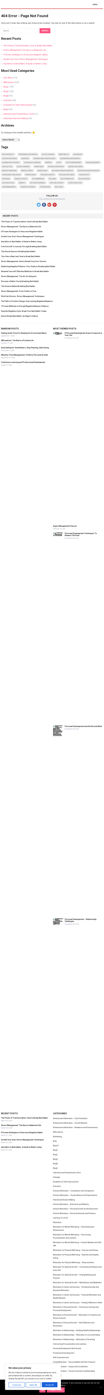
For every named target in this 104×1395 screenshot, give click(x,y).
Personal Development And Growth (67, 1348)
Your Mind (7, 78)
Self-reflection (8, 183)
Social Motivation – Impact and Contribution (70, 1367)
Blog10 (56, 1146)
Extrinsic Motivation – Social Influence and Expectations (75, 1195)
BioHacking (57, 1137)
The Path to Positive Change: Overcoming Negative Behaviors (27, 301)
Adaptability (64, 154)
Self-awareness (38, 179)
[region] (33, 1377)
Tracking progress (28, 187)
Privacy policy (56, 1390)
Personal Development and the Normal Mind (83, 726)
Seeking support (21, 179)
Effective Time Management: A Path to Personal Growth (24, 355)
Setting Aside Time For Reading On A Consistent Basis (24, 333)
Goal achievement (93, 162)
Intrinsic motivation (56, 166)
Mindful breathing (9, 170)
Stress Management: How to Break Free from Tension (23, 261)
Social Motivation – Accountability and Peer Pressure (74, 1362)
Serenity (22, 183)
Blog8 (5, 96)
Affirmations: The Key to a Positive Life (17, 340)
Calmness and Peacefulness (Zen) (18, 114)
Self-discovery (84, 179)
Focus (59, 162)
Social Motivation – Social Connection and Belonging (74, 1371)
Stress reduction (75, 183)
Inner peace (38, 166)
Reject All (33, 1385)
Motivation (57, 1222)
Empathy (48, 162)
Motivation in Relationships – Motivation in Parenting (74, 1339)
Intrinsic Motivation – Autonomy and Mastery (71, 1204)
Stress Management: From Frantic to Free (18, 291)
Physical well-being (66, 175)
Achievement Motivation (28, 154)
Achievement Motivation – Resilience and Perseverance (75, 1127)
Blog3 (55, 1155)
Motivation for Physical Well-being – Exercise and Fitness (75, 1250)
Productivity (84, 175)
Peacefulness (30, 175)
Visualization (45, 187)
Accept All (50, 1385)
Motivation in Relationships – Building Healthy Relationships (76, 1330)
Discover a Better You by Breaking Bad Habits (20, 281)
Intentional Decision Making (15, 118)
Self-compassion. (67, 179)
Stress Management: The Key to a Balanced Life (24, 50)
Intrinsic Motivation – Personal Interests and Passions (74, 1213)
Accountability (8, 154)
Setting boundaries (37, 183)
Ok (42, 1390)
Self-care (52, 179)
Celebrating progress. (10, 162)
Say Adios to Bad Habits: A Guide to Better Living (25, 63)
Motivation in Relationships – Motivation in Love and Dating (76, 1335)
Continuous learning (32, 162)
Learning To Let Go (60, 1218)
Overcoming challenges (11, 175)
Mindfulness (42, 170)
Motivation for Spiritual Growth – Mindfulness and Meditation (77, 1283)
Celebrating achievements (70, 158)
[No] (101, 1387)
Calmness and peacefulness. (44, 158)
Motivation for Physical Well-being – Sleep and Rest (73, 1262)
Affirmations (8, 82)
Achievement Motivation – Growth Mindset (70, 1123)
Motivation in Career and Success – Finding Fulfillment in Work (77, 1303)
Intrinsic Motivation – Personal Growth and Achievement (75, 1209)
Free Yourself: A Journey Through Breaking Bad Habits (24, 246)
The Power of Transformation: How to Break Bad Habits (27, 45)
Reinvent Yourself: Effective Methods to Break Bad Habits (25, 271)
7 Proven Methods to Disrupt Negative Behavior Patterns (25, 306)
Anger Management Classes (65, 526)
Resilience (6, 179)
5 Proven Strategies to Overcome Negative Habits (25, 54)
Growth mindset (23, 166)
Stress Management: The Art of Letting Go (19, 276)
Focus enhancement (73, 162)
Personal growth (47, 175)
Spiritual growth (56, 183)
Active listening (48, 154)
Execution (7, 100)
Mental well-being (75, 166)
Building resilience (9, 158)
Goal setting (7, 166)
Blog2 (5, 87)
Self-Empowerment (61, 1357)
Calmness (25, 158)
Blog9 (5, 91)
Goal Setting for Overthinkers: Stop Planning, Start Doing (25, 348)
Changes (56, 1177)
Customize (16, 1385)
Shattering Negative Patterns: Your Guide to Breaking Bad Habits (28, 266)
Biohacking (78, 154)
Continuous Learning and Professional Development (23, 362)
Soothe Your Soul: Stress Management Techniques (25, 59)
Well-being (59, 187)
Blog (55, 1141)
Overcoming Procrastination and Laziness (69, 1344)
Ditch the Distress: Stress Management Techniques (22, 296)
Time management (9, 187)
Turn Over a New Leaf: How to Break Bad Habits (20, 256)
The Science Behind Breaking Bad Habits (18, 286)
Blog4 (5, 109)
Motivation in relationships (88, 170)
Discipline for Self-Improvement (17, 105)
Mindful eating (27, 170)
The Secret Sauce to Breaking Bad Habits (18, 251)
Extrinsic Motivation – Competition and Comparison (73, 1191)
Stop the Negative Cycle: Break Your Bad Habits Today (23, 311)
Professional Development (63, 1353)
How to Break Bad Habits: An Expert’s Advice (19, 316)
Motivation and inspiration (62, 170)
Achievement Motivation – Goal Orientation (70, 1118)
